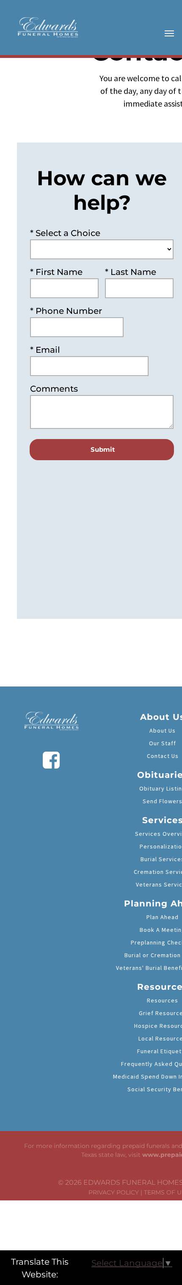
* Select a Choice (65, 233)
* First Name (56, 272)
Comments (54, 389)
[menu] (169, 33)
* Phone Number (66, 311)
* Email (45, 350)
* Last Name (130, 272)
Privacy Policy (113, 1192)
